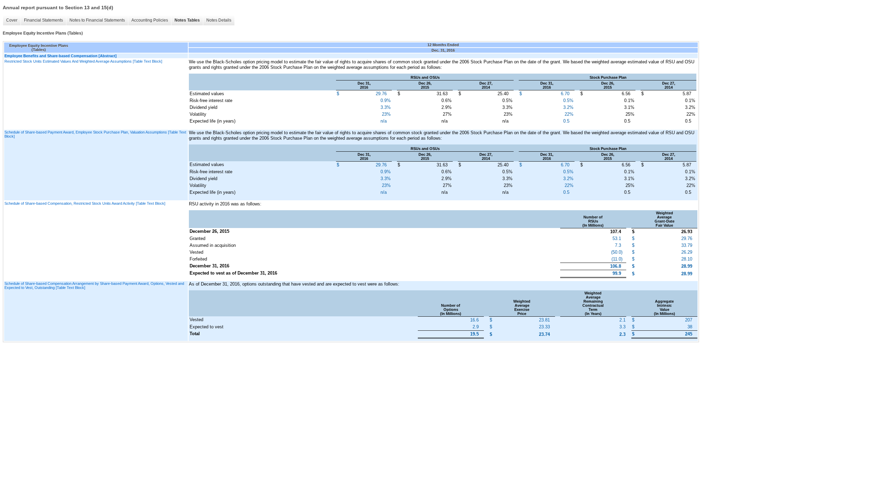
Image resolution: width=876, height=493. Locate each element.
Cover (11, 20)
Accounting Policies (149, 20)
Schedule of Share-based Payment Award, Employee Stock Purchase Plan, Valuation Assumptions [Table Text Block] (95, 134)
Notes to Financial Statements (97, 20)
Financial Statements (43, 20)
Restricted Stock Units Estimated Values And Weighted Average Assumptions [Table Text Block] (83, 61)
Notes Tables (187, 20)
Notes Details (218, 20)
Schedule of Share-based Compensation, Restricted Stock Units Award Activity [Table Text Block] (84, 203)
